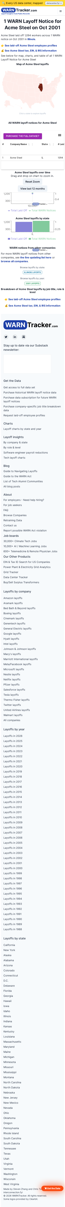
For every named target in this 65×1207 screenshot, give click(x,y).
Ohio (6, 1112)
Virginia (7, 1163)
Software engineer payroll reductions (25, 452)
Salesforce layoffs (14, 689)
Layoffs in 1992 (12, 908)
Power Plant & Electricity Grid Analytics (26, 567)
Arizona (8, 965)
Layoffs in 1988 (12, 929)
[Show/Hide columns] (59, 135)
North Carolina (12, 1082)
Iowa (6, 1006)
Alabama (8, 960)
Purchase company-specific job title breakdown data (32, 408)
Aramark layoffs (13, 603)
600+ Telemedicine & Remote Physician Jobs (30, 551)
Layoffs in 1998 (12, 878)
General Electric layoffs (17, 628)
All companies (11, 720)
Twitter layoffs (12, 704)
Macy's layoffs (12, 654)
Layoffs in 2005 (12, 842)
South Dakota (11, 1143)
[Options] (60, 11)
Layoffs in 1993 (12, 903)
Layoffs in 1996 (12, 888)
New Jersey (10, 1097)
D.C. (5, 980)
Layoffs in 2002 (12, 858)
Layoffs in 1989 (12, 924)
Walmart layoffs (12, 715)
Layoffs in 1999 (12, 873)
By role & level (12, 447)
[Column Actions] (32, 144)
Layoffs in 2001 (12, 863)
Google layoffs (12, 633)
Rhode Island (11, 1133)
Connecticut (10, 975)
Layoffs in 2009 (12, 822)
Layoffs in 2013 (12, 802)
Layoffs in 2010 (12, 817)
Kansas (7, 1026)
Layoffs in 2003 (12, 852)
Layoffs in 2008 (12, 827)
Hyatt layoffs (11, 638)
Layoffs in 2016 (12, 786)
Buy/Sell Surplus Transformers (21, 582)
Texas (6, 1153)
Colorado (9, 970)
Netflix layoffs (11, 679)
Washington (10, 1174)
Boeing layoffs (12, 613)
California (9, 945)
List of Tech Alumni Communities (23, 481)
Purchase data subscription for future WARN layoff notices (29, 399)
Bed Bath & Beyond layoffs (19, 608)
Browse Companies (15, 515)
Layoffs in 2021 (12, 761)
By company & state (15, 442)
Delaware (9, 985)
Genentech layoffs (14, 623)
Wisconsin (9, 1179)
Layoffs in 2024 (12, 746)
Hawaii (7, 1001)
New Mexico (10, 1102)
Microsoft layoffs (13, 669)
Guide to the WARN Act (17, 476)
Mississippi (9, 1072)
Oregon (7, 1123)
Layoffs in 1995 (12, 893)
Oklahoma (9, 1118)
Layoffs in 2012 (12, 807)
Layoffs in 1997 (12, 883)
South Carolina (12, 1138)
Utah (6, 1158)
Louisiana (9, 1036)
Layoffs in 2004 (12, 847)
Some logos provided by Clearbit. (20, 1199)
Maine (7, 1051)
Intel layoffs (10, 643)
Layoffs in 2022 (12, 756)
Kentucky (8, 1031)
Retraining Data (12, 520)
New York (9, 950)
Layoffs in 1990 (12, 919)
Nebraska (9, 1092)
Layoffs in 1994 (12, 898)
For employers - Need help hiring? (23, 499)
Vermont (8, 1168)
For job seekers (12, 505)
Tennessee (9, 1148)
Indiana (7, 1021)
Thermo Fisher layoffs (16, 699)
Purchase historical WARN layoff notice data (29, 392)
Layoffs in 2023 (12, 751)
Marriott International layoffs (20, 659)
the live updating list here (35, 257)
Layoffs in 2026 (12, 735)
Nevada (8, 1107)
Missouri (8, 1067)
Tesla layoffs (11, 694)
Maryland (9, 1046)
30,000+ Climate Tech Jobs (20, 541)
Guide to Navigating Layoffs (20, 471)
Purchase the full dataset (22, 136)
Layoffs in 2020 (12, 766)
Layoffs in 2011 (12, 812)
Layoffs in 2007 (12, 832)
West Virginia (11, 1184)
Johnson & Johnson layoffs (19, 648)
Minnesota (9, 1062)
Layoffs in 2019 (12, 771)
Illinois (31, 39)
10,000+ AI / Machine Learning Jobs (25, 546)
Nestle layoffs (11, 674)
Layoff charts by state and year (22, 428)
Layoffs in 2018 (12, 776)
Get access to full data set (19, 387)
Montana (8, 1077)
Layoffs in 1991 (12, 914)
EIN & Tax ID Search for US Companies (26, 562)
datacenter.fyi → (54, 3)
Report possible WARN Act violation (25, 530)
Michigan (8, 1056)
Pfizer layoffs (11, 684)
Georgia (8, 995)
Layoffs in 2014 (12, 797)
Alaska (7, 955)
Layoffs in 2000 (12, 868)
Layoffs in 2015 (12, 791)
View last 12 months (32, 188)
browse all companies (14, 261)
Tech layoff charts (14, 457)
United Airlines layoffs (16, 710)
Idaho (6, 1011)
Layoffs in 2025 (12, 741)
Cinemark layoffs (13, 618)
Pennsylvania (11, 1128)
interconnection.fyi (13, 1192)
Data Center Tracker (15, 577)
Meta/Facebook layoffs (17, 664)
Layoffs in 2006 (12, 837)
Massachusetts (12, 1041)
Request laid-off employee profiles (24, 415)
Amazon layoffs (12, 598)
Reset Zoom (32, 181)
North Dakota (11, 1087)
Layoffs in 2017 (12, 781)
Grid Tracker (10, 572)
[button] (52, 1188)
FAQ (5, 510)
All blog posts (11, 486)
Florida (7, 990)
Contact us (10, 525)
